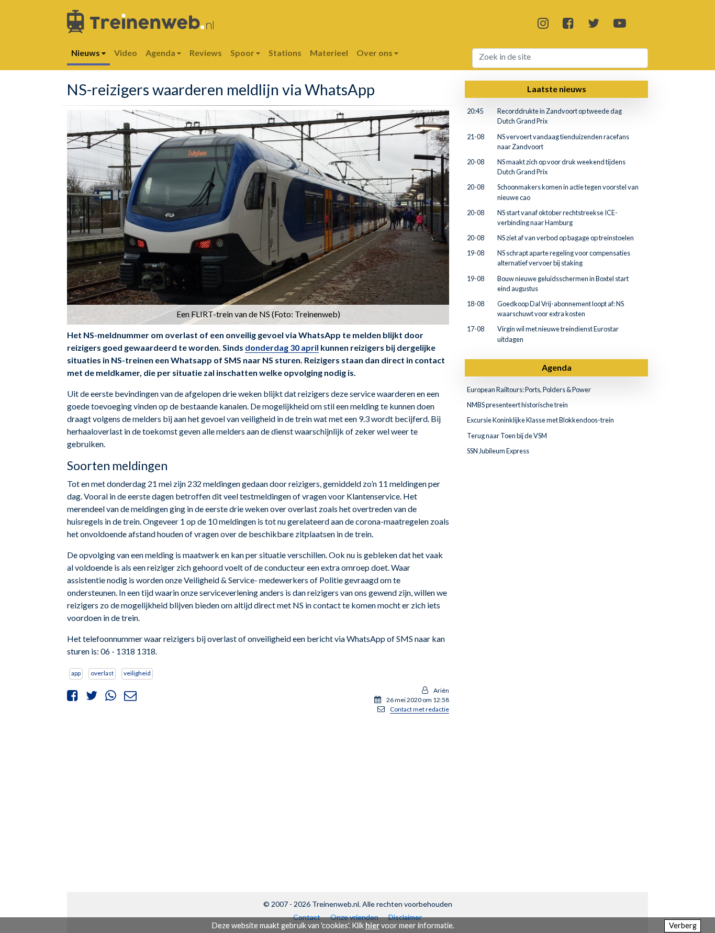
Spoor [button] (243, 53)
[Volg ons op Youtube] (619, 22)
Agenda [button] (161, 53)
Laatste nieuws (556, 89)
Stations (285, 53)
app (76, 673)
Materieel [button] (329, 53)
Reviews (205, 53)
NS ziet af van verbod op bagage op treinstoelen (565, 238)
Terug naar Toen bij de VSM (507, 435)
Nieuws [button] (86, 53)
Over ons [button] (375, 53)
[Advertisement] (258, 796)
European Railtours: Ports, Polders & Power (529, 389)
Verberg (683, 925)
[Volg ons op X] (593, 22)
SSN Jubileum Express (498, 451)
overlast (102, 673)
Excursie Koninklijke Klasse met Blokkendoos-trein (540, 420)
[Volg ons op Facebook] (568, 22)
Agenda (557, 367)
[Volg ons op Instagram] (543, 22)
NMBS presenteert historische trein (517, 405)
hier (372, 925)
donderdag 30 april (282, 347)
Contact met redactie (419, 709)
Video (125, 53)
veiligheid (137, 673)
